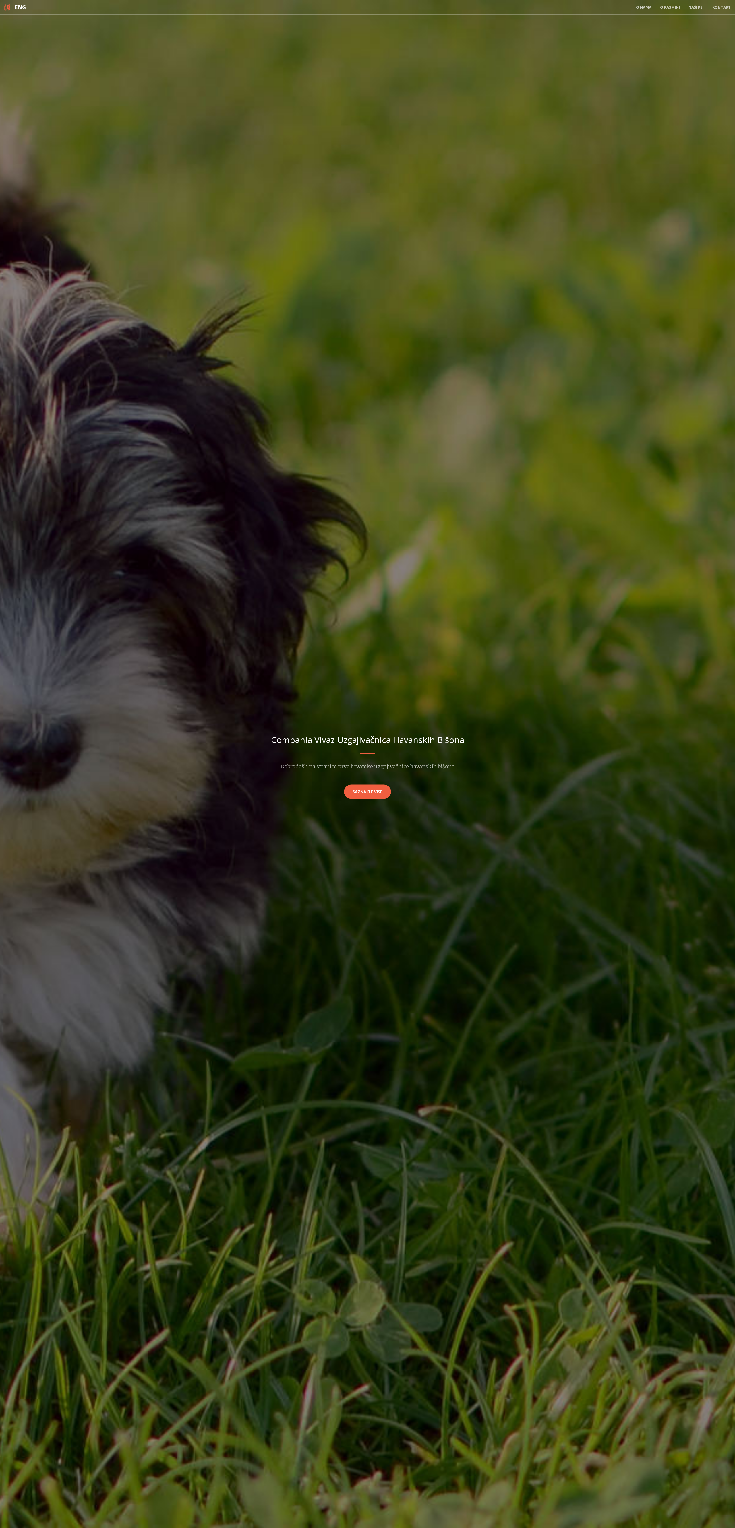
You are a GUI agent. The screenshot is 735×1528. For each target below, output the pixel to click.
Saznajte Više (367, 791)
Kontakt (721, 7)
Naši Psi (696, 7)
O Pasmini (670, 7)
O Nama (643, 7)
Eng (18, 7)
